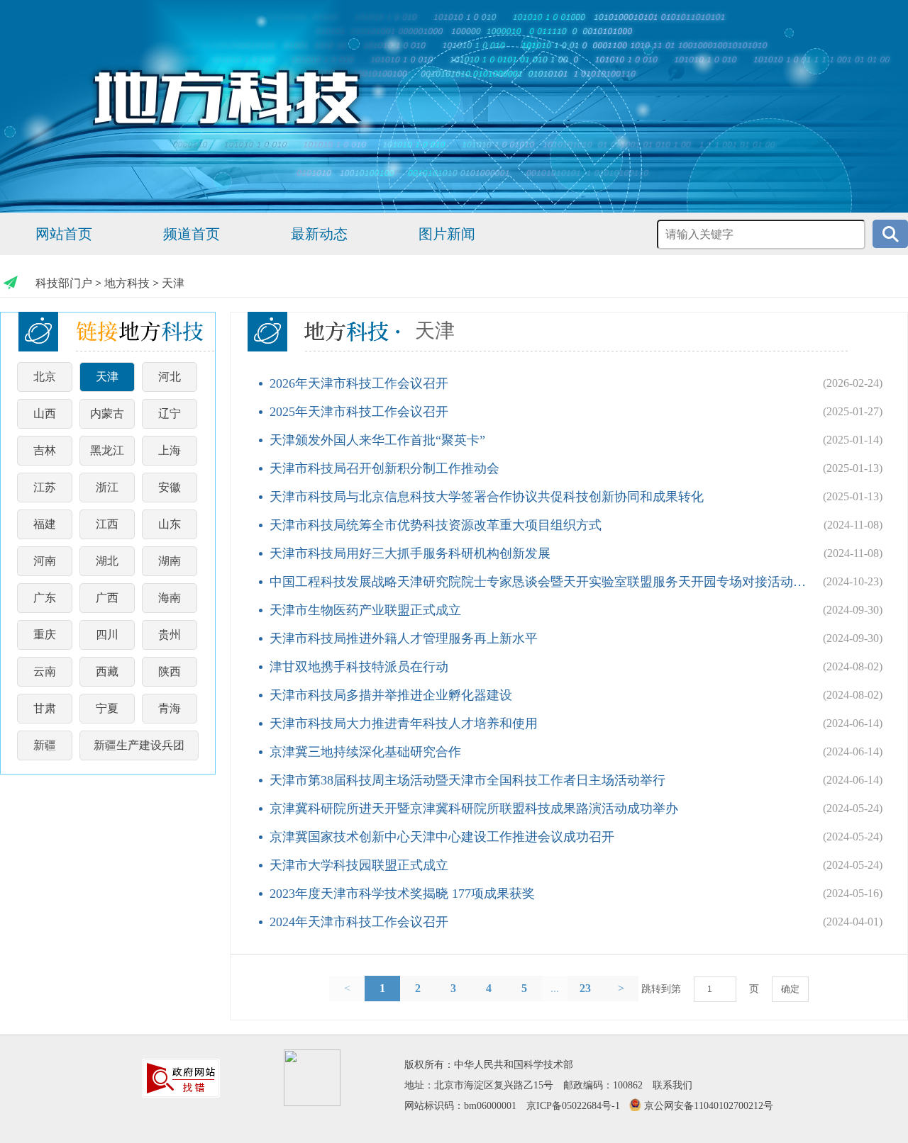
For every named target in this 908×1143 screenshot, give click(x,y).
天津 (173, 283)
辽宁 (169, 413)
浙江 (107, 487)
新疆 (44, 745)
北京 (44, 377)
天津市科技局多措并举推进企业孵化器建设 (391, 695)
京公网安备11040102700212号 (708, 1105)
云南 (44, 671)
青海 (169, 708)
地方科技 (127, 283)
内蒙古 (107, 413)
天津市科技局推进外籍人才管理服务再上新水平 (404, 638)
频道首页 (191, 234)
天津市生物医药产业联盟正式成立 (365, 610)
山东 (169, 524)
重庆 (44, 635)
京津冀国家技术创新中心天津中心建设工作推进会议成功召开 (442, 837)
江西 (107, 524)
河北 (169, 377)
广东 (44, 598)
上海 (169, 450)
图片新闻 (447, 234)
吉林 (44, 450)
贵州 (169, 635)
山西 (44, 413)
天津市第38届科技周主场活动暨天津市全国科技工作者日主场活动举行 (467, 780)
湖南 (169, 561)
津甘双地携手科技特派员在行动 (359, 667)
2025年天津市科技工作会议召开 (359, 412)
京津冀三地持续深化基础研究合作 (365, 752)
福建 (44, 524)
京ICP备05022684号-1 (573, 1105)
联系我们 (672, 1085)
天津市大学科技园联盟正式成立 (359, 865)
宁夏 (107, 708)
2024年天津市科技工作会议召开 (359, 922)
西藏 (107, 671)
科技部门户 (63, 283)
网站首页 (63, 234)
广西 (107, 598)
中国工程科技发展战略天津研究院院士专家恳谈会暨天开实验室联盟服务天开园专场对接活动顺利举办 (539, 582)
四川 (107, 635)
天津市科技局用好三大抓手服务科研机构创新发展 (410, 553)
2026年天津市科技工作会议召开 (359, 383)
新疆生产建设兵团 (139, 745)
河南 (44, 561)
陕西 (169, 671)
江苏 (44, 487)
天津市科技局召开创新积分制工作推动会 (384, 468)
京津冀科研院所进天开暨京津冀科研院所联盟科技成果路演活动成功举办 (474, 808)
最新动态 (319, 234)
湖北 (107, 561)
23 (585, 988)
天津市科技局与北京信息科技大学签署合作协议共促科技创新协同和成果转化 (487, 497)
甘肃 (44, 708)
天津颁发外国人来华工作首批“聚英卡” (377, 440)
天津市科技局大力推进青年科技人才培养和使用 (404, 723)
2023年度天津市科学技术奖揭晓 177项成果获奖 (402, 893)
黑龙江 (107, 450)
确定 (790, 989)
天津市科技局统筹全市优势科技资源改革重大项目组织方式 (436, 525)
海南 (169, 598)
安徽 (169, 487)
